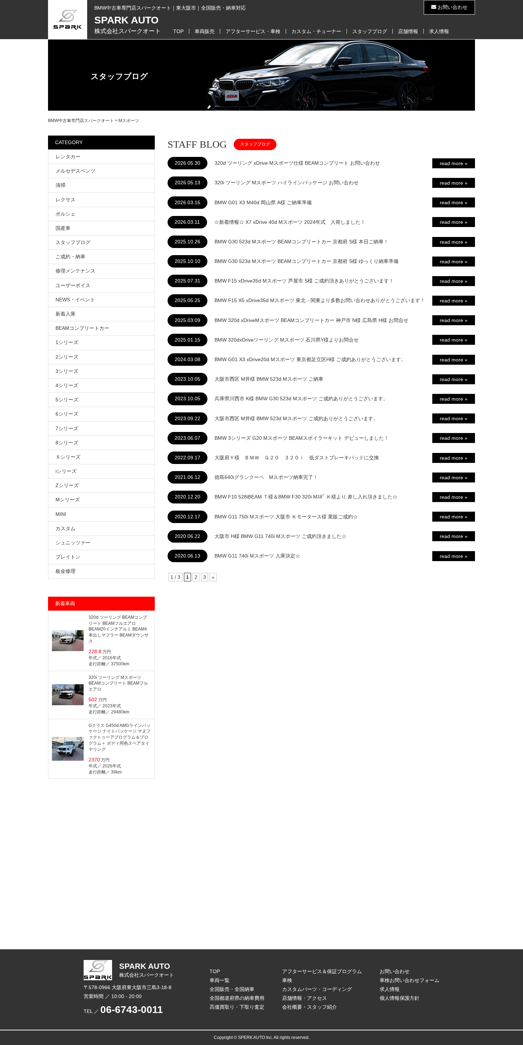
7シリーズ (67, 428)
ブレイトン (68, 557)
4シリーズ (67, 385)
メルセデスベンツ (75, 171)
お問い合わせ (451, 7)
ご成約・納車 (70, 256)
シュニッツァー (73, 542)
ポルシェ (65, 214)
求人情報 (439, 31)
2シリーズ (67, 357)
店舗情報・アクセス (304, 998)
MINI (61, 514)
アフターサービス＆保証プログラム (322, 971)
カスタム (65, 528)
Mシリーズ (68, 499)
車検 (287, 980)
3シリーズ (67, 371)
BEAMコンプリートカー (82, 328)
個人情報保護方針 (399, 998)
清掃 (60, 185)
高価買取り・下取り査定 (237, 1007)
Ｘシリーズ (68, 457)
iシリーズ (66, 471)
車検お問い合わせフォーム (409, 980)
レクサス (65, 199)
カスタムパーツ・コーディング (317, 989)
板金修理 (65, 571)
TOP (178, 31)
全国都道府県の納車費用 (237, 998)
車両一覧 (219, 980)
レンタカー (68, 156)
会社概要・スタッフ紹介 (309, 1007)
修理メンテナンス (75, 271)
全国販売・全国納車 (232, 989)
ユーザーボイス (73, 285)
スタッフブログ (369, 31)
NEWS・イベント (75, 299)
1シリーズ (67, 342)
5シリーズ (67, 399)
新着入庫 (65, 314)
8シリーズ (67, 442)
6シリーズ (67, 414)
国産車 (63, 228)
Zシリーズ (67, 485)
